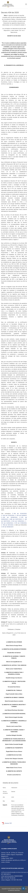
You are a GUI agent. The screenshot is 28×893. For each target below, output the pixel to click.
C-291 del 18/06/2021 (7, 527)
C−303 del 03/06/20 (21, 515)
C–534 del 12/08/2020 (17, 521)
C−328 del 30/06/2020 (9, 517)
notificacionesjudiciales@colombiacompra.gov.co (14, 872)
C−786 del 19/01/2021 (7, 525)
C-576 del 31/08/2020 (20, 523)
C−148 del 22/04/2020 (19, 513)
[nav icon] (26, 4)
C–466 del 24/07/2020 (15, 519)
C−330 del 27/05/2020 (7, 515)
